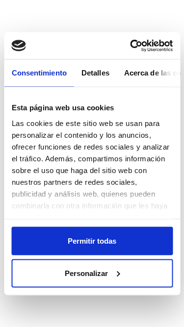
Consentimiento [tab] (38, 73)
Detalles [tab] (95, 73)
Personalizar (86, 273)
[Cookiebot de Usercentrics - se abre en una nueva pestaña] (131, 45)
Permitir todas (92, 241)
